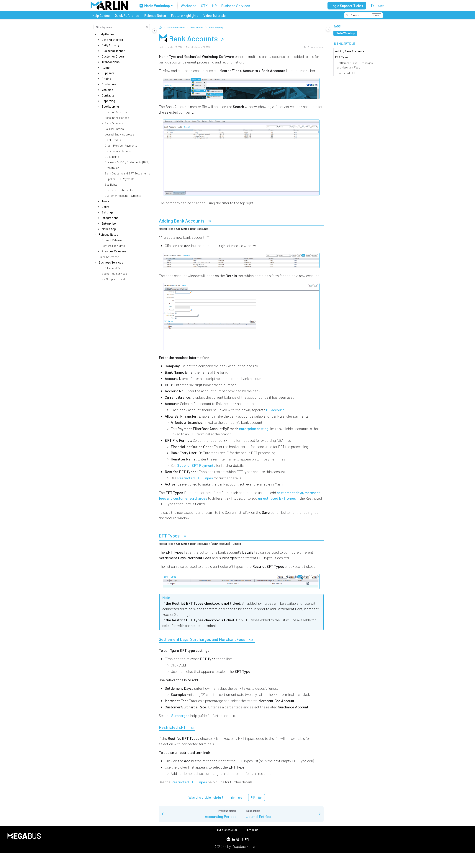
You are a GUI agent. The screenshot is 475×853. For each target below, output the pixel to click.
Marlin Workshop (345, 33)
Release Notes (155, 16)
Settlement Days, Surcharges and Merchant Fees (355, 65)
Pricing (106, 78)
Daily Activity (110, 45)
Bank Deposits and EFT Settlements (127, 173)
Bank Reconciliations (118, 151)
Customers (109, 84)
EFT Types (341, 57)
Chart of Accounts (116, 112)
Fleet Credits (113, 140)
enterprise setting (253, 428)
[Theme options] (372, 6)
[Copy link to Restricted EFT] (192, 728)
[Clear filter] (147, 27)
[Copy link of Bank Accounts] (223, 39)
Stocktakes (112, 167)
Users (105, 206)
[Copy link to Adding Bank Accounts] (210, 221)
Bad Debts (111, 184)
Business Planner (113, 51)
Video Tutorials (214, 16)
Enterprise (109, 223)
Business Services (111, 262)
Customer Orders (113, 56)
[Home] (109, 5)
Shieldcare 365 (111, 268)
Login (381, 5)
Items (105, 67)
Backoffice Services (114, 273)
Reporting (108, 101)
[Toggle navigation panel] (154, 30)
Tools (105, 201)
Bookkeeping (110, 106)
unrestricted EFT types (277, 498)
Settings (107, 212)
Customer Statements (119, 190)
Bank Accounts (114, 123)
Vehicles (107, 89)
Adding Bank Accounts (349, 51)
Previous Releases (114, 251)
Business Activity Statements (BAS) (127, 162)
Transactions (110, 62)
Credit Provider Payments (121, 145)
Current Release (112, 240)
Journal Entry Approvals (120, 134)
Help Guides (101, 16)
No (260, 797)
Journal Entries (114, 128)
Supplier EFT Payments (120, 179)
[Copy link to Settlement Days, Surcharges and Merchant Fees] (251, 640)
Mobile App (109, 229)
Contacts (108, 95)
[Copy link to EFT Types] (186, 536)
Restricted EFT (346, 73)
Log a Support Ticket (346, 5)
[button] (363, 15)
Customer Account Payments (123, 195)
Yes (240, 797)
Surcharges (180, 715)
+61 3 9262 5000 (227, 829)
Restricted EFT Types (195, 478)
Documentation (176, 27)
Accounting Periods (117, 117)
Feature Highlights (184, 16)
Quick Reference (127, 16)
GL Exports (112, 156)
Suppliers (108, 73)
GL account (275, 410)
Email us (252, 829)
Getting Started (112, 39)
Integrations (110, 218)
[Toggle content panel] (328, 29)
